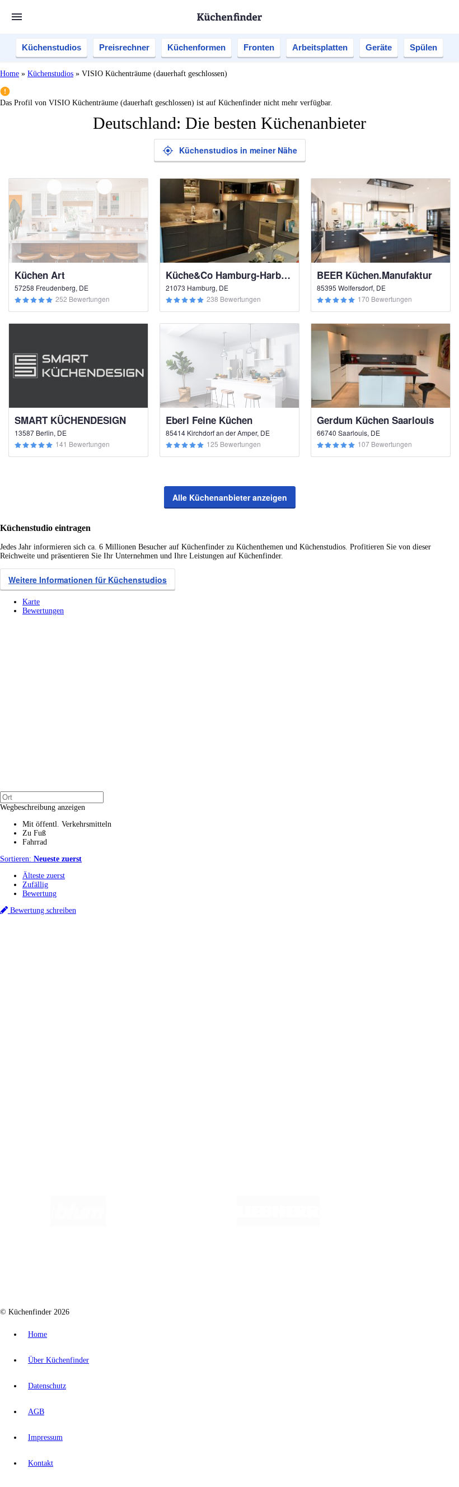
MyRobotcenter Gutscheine (347, 958)
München (126, 949)
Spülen (423, 47)
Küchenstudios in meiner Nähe (238, 150)
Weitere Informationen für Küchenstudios (87, 579)
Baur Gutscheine (286, 958)
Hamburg (97, 949)
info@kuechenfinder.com (202, 1091)
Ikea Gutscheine (76, 958)
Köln (301, 949)
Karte (31, 602)
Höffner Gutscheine (413, 958)
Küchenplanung (47, 978)
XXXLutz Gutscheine (130, 958)
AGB (36, 1411)
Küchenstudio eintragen (59, 1061)
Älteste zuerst (43, 875)
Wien (223, 949)
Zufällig (35, 884)
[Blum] (78, 1224)
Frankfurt (279, 949)
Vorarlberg (156, 949)
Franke (347, 949)
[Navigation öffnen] (17, 17)
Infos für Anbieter (50, 1043)
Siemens (370, 949)
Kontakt (40, 1463)
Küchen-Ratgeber (49, 996)
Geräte (379, 47)
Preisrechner (124, 47)
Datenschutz (47, 1386)
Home (9, 73)
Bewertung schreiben (42, 910)
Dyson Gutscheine (187, 958)
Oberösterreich (193, 949)
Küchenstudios (51, 47)
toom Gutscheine (238, 958)
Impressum (45, 1437)
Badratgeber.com (49, 1023)
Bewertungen (43, 611)
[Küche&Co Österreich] (305, 1269)
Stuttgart (323, 949)
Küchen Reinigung (51, 987)
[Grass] (171, 1224)
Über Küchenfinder (52, 1005)
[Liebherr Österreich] (278, 1224)
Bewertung (39, 893)
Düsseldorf (248, 949)
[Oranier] (388, 1224)
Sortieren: (41, 859)
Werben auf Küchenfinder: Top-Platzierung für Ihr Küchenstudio (125, 1052)
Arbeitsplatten (320, 47)
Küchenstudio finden (55, 931)
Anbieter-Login (54, 1070)
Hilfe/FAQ (39, 1014)
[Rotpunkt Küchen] (222, 1269)
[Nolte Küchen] (158, 1269)
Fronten (258, 47)
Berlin (73, 949)
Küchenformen (196, 47)
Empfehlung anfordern (58, 940)
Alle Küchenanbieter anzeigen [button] (229, 497)
